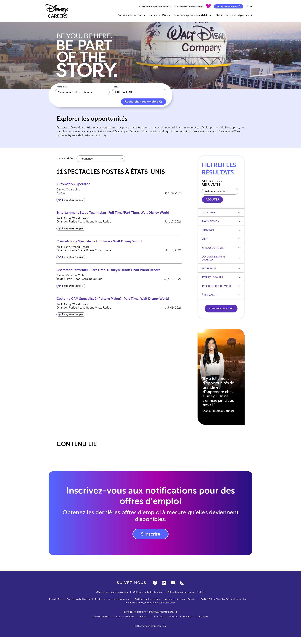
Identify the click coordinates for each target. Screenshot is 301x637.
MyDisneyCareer (167, 602)
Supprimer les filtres (221, 308)
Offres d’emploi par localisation (112, 592)
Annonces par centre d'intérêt (180, 599)
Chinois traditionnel (124, 616)
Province (208, 230)
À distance (209, 294)
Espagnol (203, 616)
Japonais (173, 616)
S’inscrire (150, 534)
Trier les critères (65, 158)
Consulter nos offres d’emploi (155, 6)
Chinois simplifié (101, 616)
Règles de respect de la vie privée (112, 599)
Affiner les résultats (212, 182)
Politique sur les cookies (147, 599)
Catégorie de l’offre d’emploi (147, 592)
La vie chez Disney (159, 15)
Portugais (188, 616)
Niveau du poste (213, 247)
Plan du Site (55, 599)
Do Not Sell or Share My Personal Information (224, 599)
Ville (205, 238)
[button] (70, 200)
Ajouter (212, 199)
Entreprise (209, 268)
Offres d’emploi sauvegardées (189, 6)
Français (144, 616)
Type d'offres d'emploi (217, 286)
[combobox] (139, 92)
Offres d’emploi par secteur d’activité (186, 592)
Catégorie (209, 212)
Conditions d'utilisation (78, 599)
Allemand (158, 616)
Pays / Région (210, 221)
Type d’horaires (212, 277)
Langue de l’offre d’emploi (213, 258)
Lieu (116, 87)
